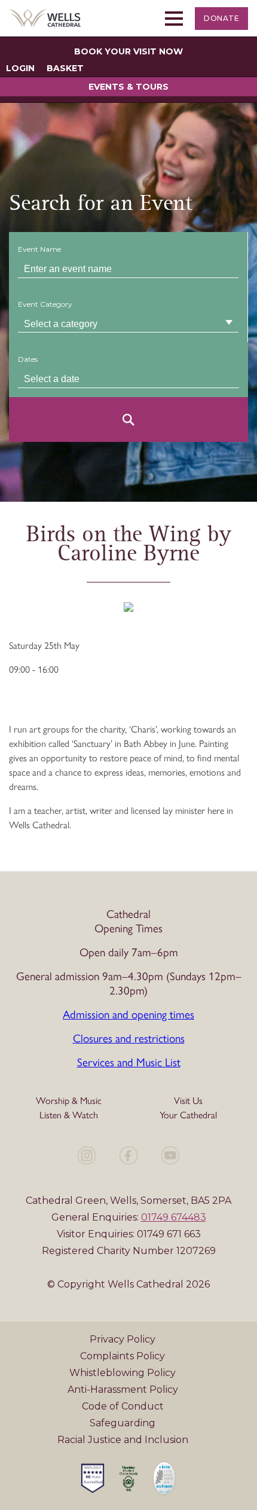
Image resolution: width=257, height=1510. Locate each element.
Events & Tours (128, 86)
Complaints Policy (122, 1356)
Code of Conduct (123, 1406)
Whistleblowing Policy (122, 1372)
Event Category (45, 304)
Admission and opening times (128, 1014)
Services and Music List (128, 1062)
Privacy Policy (122, 1339)
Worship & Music (69, 1100)
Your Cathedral (188, 1115)
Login (20, 68)
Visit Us (188, 1100)
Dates (28, 359)
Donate (221, 18)
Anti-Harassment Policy (123, 1389)
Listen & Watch (68, 1115)
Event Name (39, 249)
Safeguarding (122, 1423)
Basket (65, 68)
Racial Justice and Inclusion (122, 1439)
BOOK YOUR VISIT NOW (128, 51)
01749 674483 (173, 1217)
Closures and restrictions (129, 1038)
